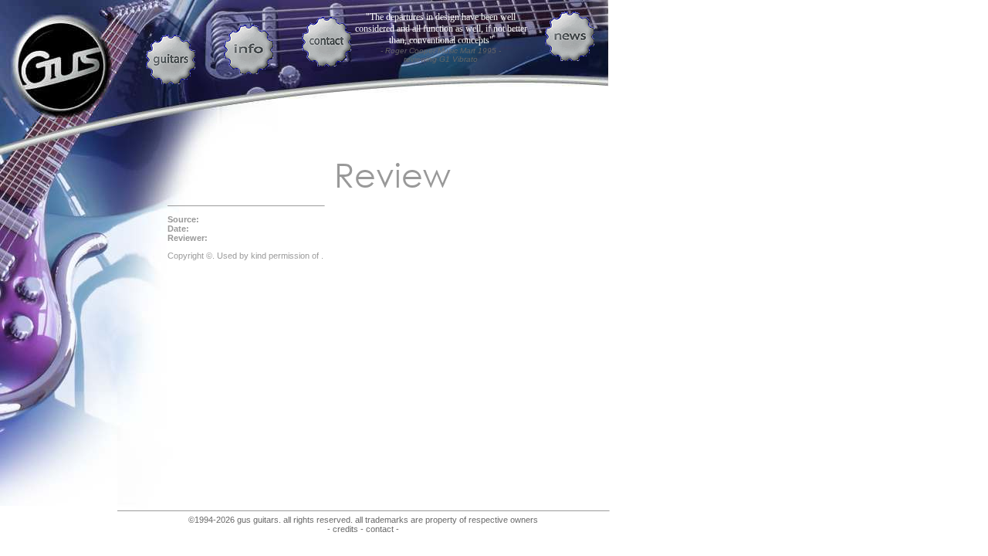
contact (380, 529)
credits (345, 529)
